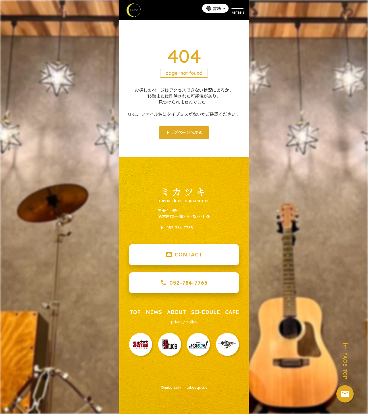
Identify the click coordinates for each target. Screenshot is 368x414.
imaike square (184, 200)
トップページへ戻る (184, 132)
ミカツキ (184, 191)
